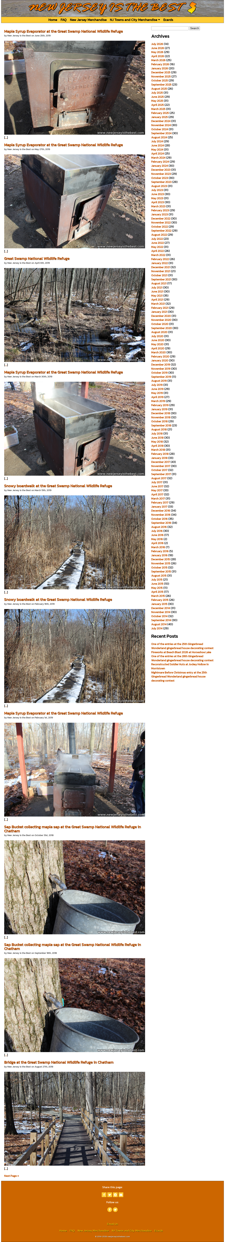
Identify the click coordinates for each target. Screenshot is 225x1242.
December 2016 (160, 511)
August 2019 (159, 381)
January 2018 (159, 458)
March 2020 (158, 352)
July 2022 (157, 239)
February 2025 (160, 113)
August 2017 (159, 478)
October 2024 (159, 129)
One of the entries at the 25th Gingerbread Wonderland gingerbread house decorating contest (182, 646)
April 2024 (157, 153)
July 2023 (157, 190)
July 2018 (157, 433)
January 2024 (159, 166)
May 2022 (157, 247)
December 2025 (160, 72)
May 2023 (157, 198)
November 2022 (161, 222)
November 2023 (161, 174)
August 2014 (159, 624)
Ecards (168, 19)
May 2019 (157, 393)
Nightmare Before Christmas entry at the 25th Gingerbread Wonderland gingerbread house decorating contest (179, 676)
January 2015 (159, 604)
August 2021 (159, 283)
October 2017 (159, 470)
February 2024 (160, 162)
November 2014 (160, 612)
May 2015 (157, 588)
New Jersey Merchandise (88, 19)
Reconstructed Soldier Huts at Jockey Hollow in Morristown (180, 666)
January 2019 (159, 409)
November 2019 (161, 369)
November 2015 (160, 563)
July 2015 (156, 579)
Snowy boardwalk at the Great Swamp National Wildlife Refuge (58, 486)
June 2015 (157, 584)
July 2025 (157, 93)
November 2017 (160, 466)
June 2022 (157, 243)
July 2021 (156, 287)
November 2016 (161, 515)
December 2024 (161, 121)
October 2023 (159, 178)
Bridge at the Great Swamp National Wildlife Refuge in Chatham (59, 1062)
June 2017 (157, 486)
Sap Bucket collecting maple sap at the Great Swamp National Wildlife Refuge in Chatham (72, 829)
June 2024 (157, 145)
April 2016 (157, 543)
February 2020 (160, 356)
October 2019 (159, 373)
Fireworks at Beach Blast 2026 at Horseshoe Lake (181, 652)
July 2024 (157, 141)
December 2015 (160, 559)
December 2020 (161, 316)
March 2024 (158, 158)
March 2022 (158, 255)
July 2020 (157, 336)
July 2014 (157, 628)
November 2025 (161, 76)
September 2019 (161, 377)
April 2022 (157, 251)
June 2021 (157, 291)
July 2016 (157, 531)
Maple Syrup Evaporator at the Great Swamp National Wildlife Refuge (63, 31)
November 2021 (160, 271)
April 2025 (157, 105)
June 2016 (157, 535)
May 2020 (157, 344)
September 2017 (161, 474)
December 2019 (160, 364)
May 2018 (157, 442)
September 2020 (161, 328)
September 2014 (161, 620)
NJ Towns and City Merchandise (134, 19)
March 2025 (158, 109)
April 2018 (157, 446)
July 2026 (157, 44)
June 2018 (157, 438)
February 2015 (159, 600)
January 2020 (159, 360)
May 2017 (157, 490)
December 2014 (160, 608)
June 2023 (157, 194)
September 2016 (161, 523)
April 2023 (157, 202)
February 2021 (159, 308)
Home (52, 19)
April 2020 (157, 348)
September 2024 (161, 133)
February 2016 (160, 551)
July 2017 (156, 482)
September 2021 (161, 279)
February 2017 (159, 502)
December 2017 (160, 462)
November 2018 (161, 417)
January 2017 (159, 507)
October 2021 (159, 275)
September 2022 (161, 231)
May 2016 (157, 539)
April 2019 (157, 397)
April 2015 (157, 592)
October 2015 (159, 567)
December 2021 (160, 267)
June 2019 (157, 389)
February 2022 (160, 259)
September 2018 (161, 425)
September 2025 (161, 84)
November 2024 (161, 125)
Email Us (112, 1224)
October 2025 (159, 80)
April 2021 (157, 299)
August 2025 (159, 89)
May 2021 (157, 295)
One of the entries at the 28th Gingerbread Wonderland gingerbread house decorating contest (182, 658)
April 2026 (157, 56)
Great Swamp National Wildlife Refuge (36, 258)
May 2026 (157, 52)
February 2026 (160, 64)
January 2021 (159, 312)
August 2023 (159, 186)
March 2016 (158, 547)
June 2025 (157, 97)
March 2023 (158, 206)
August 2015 (159, 575)
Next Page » (11, 1176)
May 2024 (157, 149)
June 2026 (157, 48)
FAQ (64, 19)
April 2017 (157, 494)
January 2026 (159, 68)
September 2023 (161, 182)
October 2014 (159, 616)
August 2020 (159, 332)
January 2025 (159, 117)
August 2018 (159, 429)
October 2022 (159, 227)
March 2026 (158, 60)
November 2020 (161, 320)
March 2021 (158, 304)
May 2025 (157, 101)
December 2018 (160, 413)
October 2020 (159, 324)
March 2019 (158, 401)
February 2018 (160, 454)
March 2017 (158, 498)
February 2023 (160, 210)
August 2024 (159, 137)
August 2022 (159, 235)
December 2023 (161, 170)
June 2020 (157, 340)
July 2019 (157, 385)
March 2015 (158, 596)
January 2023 (159, 214)
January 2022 (159, 263)
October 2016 (159, 519)
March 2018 (158, 450)
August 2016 (159, 527)
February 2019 (160, 405)
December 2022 (160, 218)
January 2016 (159, 555)
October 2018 (159, 421)
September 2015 (161, 571)
